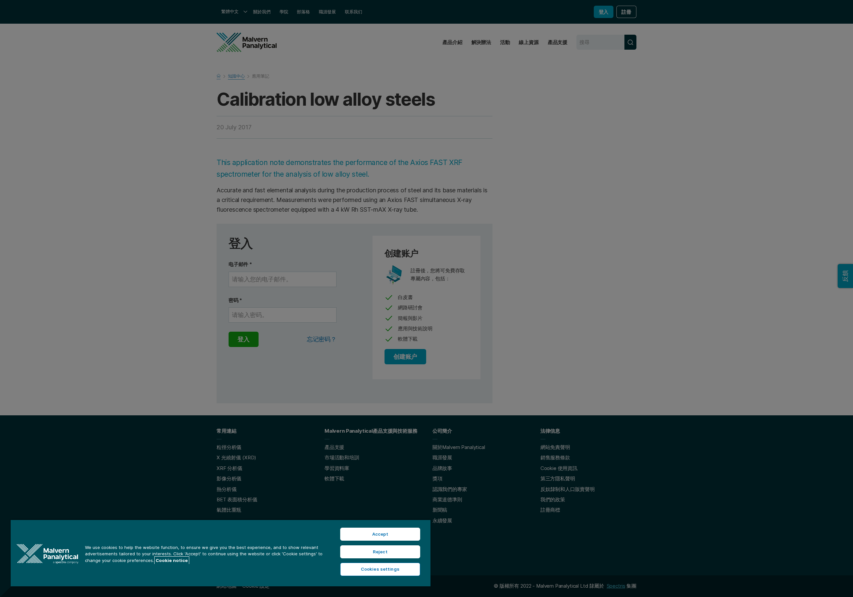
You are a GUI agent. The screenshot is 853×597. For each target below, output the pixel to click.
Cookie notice (172, 560)
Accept (380, 534)
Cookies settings (380, 569)
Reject (380, 551)
